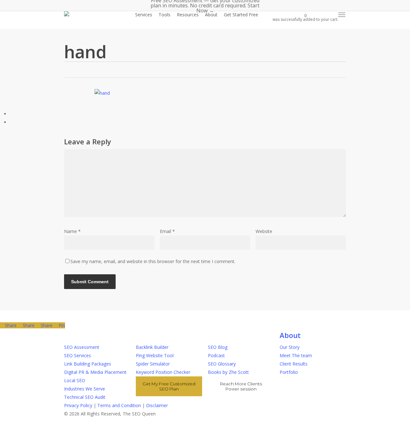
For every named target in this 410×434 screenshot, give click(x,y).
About (290, 335)
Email (167, 231)
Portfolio (289, 372)
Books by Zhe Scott (228, 372)
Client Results (294, 364)
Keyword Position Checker (163, 372)
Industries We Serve (84, 389)
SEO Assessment (81, 347)
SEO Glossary (222, 364)
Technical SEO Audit (84, 397)
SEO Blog (217, 347)
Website (264, 231)
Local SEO (74, 380)
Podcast (216, 355)
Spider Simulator (153, 364)
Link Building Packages (87, 364)
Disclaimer (157, 405)
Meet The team (296, 355)
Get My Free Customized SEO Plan (169, 386)
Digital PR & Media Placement (95, 372)
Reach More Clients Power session (241, 386)
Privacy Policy (78, 405)
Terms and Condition (119, 405)
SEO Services (77, 355)
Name (72, 231)
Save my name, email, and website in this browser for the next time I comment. (152, 261)
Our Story (289, 347)
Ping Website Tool (155, 355)
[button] (342, 15)
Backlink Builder (152, 347)
